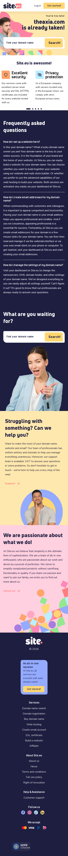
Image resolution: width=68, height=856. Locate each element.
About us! (9, 591)
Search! (54, 43)
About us (34, 761)
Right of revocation (34, 782)
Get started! (54, 5)
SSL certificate (34, 735)
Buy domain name (34, 719)
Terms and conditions (34, 772)
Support (10, 483)
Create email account (34, 730)
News (34, 766)
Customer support (34, 798)
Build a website (34, 740)
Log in (37, 5)
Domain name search (34, 708)
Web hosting (34, 724)
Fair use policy (34, 777)
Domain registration (34, 713)
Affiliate (34, 746)
